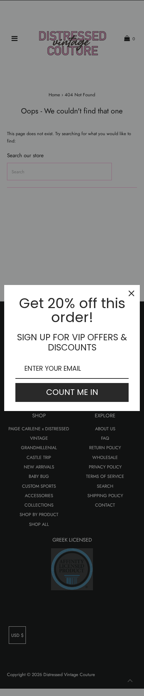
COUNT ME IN (72, 392)
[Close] (131, 293)
